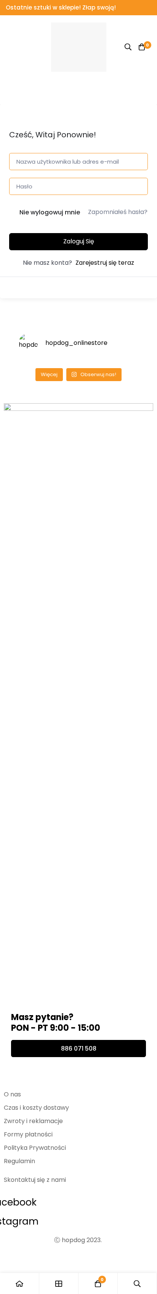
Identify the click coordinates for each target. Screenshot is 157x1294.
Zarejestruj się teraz (104, 262)
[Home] (19, 1283)
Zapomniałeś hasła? (117, 212)
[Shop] (58, 1283)
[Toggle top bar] (149, 7)
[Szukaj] (128, 47)
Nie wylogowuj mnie (49, 212)
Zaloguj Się (78, 241)
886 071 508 (78, 1048)
